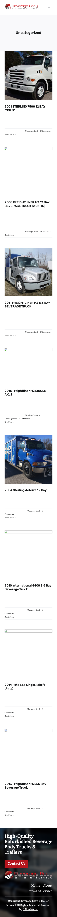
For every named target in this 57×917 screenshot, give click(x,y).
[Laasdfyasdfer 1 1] (28, 872)
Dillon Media (30, 909)
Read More (9, 134)
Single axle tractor (33, 415)
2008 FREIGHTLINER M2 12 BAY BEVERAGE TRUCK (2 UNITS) (27, 204)
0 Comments (45, 131)
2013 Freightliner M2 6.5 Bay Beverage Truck (25, 785)
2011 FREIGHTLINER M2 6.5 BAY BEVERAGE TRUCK (27, 304)
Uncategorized (31, 131)
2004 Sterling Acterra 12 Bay (26, 490)
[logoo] (24, 3)
